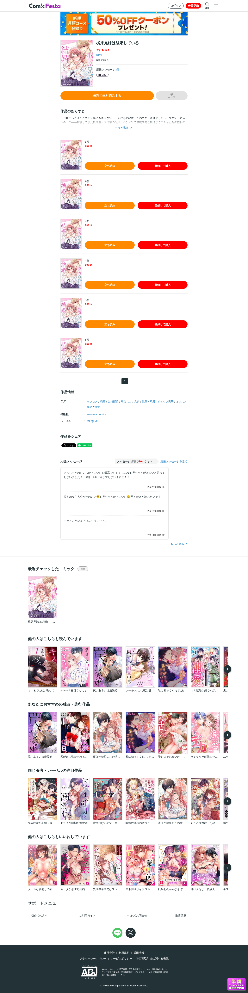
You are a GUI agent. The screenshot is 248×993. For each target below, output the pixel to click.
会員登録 (193, 5)
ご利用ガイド (87, 915)
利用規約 (124, 952)
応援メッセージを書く (174, 461)
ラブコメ (92, 401)
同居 (152, 401)
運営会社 (109, 952)
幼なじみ (126, 401)
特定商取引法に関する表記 (152, 958)
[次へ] (227, 669)
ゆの (99, 54)
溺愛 (97, 407)
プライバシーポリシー (93, 958)
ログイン (175, 5)
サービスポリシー (121, 958)
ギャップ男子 (165, 401)
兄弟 (137, 401)
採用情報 (138, 952)
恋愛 (102, 401)
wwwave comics (96, 414)
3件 (117, 69)
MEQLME (93, 421)
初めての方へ (39, 915)
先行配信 (113, 401)
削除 (83, 568)
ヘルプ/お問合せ (137, 915)
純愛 (144, 401)
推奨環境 (180, 915)
